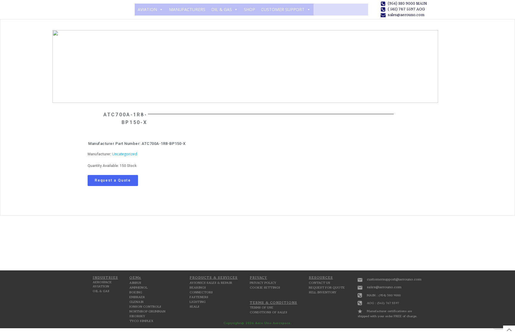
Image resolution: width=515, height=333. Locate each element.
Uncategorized (124, 154)
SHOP (249, 9)
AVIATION (147, 9)
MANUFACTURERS (187, 9)
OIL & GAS (221, 9)
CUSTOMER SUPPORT (283, 9)
